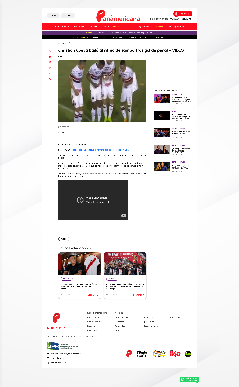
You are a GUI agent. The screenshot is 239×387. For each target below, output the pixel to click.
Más (115, 26)
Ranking (91, 326)
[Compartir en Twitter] (50, 62)
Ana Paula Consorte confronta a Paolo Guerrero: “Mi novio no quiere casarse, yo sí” (181, 166)
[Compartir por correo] (50, 73)
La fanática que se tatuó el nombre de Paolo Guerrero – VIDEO (100, 150)
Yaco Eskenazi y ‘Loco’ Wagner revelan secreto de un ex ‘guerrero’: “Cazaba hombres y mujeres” (181, 133)
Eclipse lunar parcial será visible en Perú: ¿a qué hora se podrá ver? (181, 116)
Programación (143, 26)
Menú (54, 15)
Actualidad (120, 326)
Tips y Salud (148, 321)
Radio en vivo (93, 321)
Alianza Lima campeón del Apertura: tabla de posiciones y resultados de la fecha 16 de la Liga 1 (125, 286)
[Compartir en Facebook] (50, 56)
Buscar (69, 15)
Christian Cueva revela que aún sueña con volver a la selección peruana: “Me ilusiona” (79, 286)
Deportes (94, 26)
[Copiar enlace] (50, 79)
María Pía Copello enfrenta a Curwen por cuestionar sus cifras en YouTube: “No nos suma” (181, 99)
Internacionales (150, 326)
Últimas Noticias (61, 26)
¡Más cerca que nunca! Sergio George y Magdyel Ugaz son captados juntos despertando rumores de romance (181, 150)
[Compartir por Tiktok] (50, 68)
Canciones (175, 317)
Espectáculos (80, 26)
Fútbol (64, 44)
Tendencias (148, 317)
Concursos (159, 26)
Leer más (92, 295)
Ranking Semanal (177, 26)
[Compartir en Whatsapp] (50, 51)
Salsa (106, 26)
